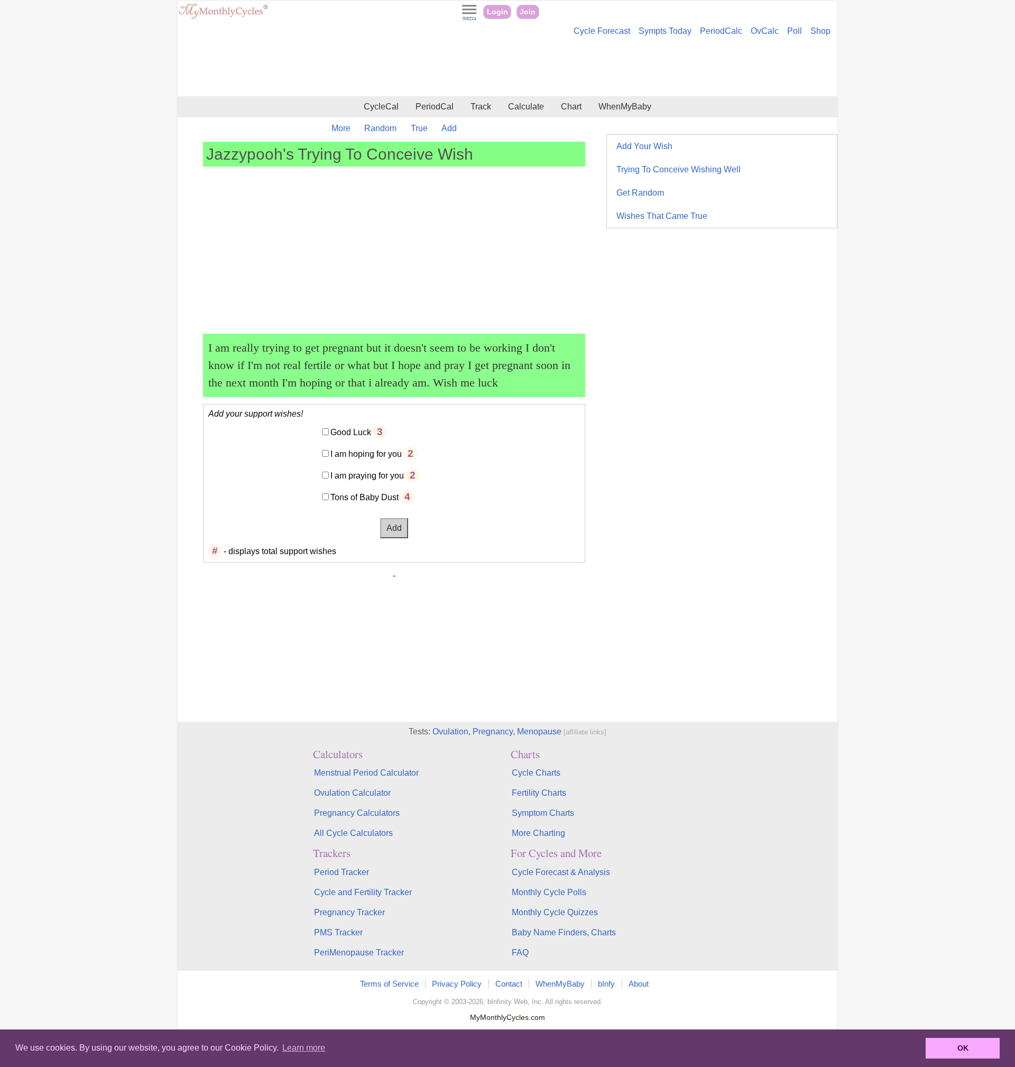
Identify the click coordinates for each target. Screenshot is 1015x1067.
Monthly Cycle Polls (549, 892)
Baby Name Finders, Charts (564, 932)
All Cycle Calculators (353, 833)
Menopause (539, 731)
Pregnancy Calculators (357, 812)
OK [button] (962, 1048)
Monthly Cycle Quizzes (555, 912)
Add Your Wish (644, 146)
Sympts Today (665, 30)
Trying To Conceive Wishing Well (678, 169)
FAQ (520, 952)
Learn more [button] (303, 1047)
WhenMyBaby (624, 106)
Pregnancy (493, 731)
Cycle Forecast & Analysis (561, 872)
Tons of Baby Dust (364, 497)
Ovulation (450, 731)
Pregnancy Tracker (349, 912)
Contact (508, 983)
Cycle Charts (536, 772)
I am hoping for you (366, 453)
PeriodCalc (721, 30)
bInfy (606, 983)
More (340, 128)
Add (449, 128)
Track (480, 106)
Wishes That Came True (661, 215)
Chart (571, 106)
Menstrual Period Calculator (366, 772)
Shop (820, 30)
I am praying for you (367, 475)
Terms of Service (389, 983)
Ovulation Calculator (352, 792)
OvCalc (765, 30)
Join (528, 12)
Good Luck (350, 432)
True (419, 128)
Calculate (526, 106)
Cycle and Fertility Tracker (363, 892)
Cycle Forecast (602, 30)
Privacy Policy (457, 983)
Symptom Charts (543, 812)
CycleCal (381, 106)
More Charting (538, 833)
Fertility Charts (539, 792)
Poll (794, 30)
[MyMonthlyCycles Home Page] (223, 16)
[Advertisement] (507, 67)
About (639, 983)
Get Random (640, 192)
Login (497, 12)
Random (380, 128)
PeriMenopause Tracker (359, 952)
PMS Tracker (338, 932)
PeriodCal (435, 106)
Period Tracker (341, 872)
